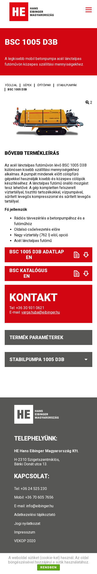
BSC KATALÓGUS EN (39, 273)
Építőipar (44, 85)
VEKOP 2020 (25, 541)
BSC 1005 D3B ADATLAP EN (39, 254)
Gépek (27, 85)
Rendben (48, 567)
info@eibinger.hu (39, 506)
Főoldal (11, 85)
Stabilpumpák (67, 85)
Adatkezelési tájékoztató (34, 514)
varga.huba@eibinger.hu (40, 312)
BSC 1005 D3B (17, 89)
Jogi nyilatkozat (27, 523)
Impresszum (24, 532)
